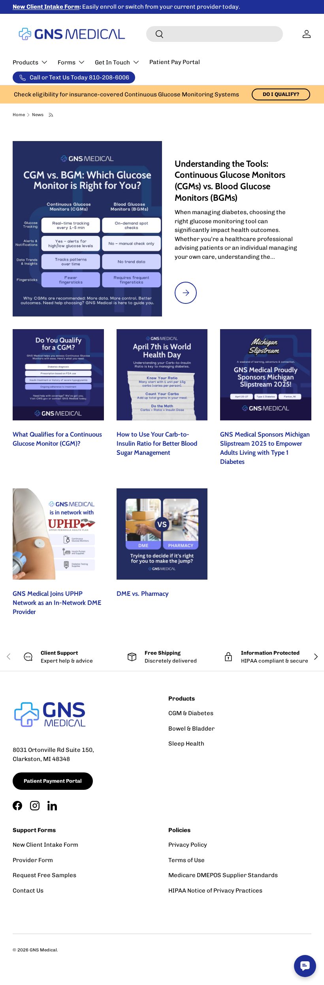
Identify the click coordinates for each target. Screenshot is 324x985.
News (37, 115)
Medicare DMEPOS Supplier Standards (223, 875)
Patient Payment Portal (53, 781)
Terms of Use (186, 860)
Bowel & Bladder (191, 728)
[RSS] (51, 115)
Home (19, 115)
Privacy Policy (187, 844)
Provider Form (33, 860)
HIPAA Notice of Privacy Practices (215, 890)
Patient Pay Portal (174, 62)
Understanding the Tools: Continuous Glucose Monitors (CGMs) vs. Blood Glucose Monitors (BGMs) (230, 180)
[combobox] (214, 34)
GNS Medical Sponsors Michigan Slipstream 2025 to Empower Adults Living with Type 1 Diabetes (265, 447)
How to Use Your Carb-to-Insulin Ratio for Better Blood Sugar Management (157, 443)
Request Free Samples (44, 875)
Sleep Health (186, 743)
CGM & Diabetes (190, 713)
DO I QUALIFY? (281, 94)
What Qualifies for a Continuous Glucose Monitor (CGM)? (57, 438)
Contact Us (28, 890)
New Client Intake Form (45, 844)
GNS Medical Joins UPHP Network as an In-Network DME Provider (57, 602)
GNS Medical (43, 950)
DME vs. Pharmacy (143, 593)
